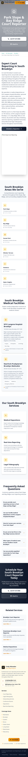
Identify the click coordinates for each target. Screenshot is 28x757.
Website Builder (22, 754)
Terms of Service (13, 754)
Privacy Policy (5, 754)
